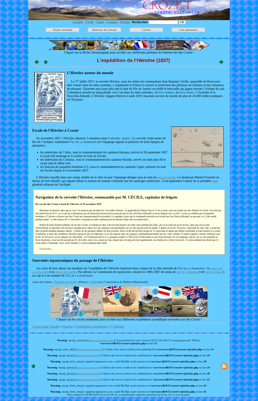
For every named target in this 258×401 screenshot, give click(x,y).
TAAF (89, 22)
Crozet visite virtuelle (45, 326)
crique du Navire (65, 272)
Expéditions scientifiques (92, 326)
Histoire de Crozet (104, 29)
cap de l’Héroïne (187, 272)
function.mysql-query (88, 355)
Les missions (188, 29)
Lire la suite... (46, 248)
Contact (111, 22)
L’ (117, 326)
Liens (100, 22)
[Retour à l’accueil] (129, 10)
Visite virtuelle (62, 29)
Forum (124, 22)
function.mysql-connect (101, 340)
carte (215, 181)
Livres (146, 29)
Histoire (68, 326)
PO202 (93, 282)
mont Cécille (213, 272)
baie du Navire (166, 177)
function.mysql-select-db (89, 349)
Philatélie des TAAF (65, 282)
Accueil (77, 22)
